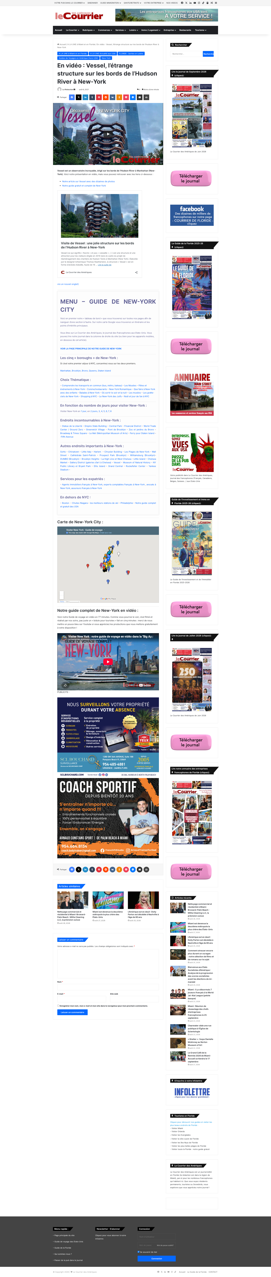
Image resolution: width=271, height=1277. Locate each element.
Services (119, 30)
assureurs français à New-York (86, 488)
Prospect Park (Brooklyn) (113, 455)
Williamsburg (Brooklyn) (142, 455)
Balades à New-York (89, 392)
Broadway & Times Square (73, 433)
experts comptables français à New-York (124, 484)
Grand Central (115, 466)
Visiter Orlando (178, 1131)
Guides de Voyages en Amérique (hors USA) (78, 58)
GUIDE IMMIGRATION (109, 3)
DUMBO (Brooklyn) (69, 459)
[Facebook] (72, 97)
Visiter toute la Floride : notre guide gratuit (191, 1149)
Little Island (139, 459)
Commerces (104, 30)
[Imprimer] (146, 97)
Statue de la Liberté (72, 426)
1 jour (83, 411)
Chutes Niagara (80, 503)
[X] (78, 97)
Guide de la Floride (62, 1248)
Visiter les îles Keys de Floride (184, 1142)
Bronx (85, 370)
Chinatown (73, 451)
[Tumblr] (92, 97)
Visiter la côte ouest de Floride (185, 1139)
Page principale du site (64, 1235)
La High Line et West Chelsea (116, 459)
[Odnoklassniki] (119, 97)
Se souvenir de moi (148, 1252)
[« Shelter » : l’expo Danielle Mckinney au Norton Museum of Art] (178, 1043)
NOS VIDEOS (172, 3)
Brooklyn (76, 370)
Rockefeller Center (136, 466)
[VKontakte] (112, 97)
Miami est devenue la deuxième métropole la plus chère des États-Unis (108, 914)
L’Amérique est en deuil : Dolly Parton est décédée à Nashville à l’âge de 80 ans (143, 914)
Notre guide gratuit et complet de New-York (84, 185)
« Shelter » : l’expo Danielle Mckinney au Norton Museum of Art (200, 1042)
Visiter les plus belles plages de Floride (189, 1146)
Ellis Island (99, 466)
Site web (114, 994)
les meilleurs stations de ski (104, 503)
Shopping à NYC (89, 396)
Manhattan (65, 370)
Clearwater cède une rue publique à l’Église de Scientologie (199, 1028)
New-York (106, 58)
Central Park (115, 426)
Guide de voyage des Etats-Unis (68, 1241)
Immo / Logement (149, 30)
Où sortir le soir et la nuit (114, 392)
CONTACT (213, 1272)
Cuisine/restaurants (97, 389)
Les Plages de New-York (136, 451)
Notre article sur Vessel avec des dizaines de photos (88, 181)
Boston (65, 503)
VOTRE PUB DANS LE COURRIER (68, 3)
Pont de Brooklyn (117, 429)
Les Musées (130, 385)
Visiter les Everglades (181, 1135)
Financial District (132, 426)
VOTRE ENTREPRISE (152, 3)
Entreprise (169, 30)
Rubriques (88, 30)
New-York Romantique (120, 389)
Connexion (156, 1258)
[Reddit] (106, 97)
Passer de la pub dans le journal (68, 1260)
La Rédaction (67, 89)
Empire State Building (96, 426)
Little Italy (86, 451)
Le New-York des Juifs (110, 396)
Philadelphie (127, 503)
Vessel (117, 462)
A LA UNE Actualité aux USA (102, 53)
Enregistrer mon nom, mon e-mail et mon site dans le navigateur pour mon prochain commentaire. (104, 1006)
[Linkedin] (85, 97)
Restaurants (185, 30)
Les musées (135, 392)
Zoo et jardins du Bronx (141, 429)
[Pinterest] (99, 97)
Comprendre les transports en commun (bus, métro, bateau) (92, 385)
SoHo (63, 451)
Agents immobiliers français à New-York (82, 484)
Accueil (58, 30)
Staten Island (104, 370)
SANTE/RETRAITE (131, 3)
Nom (60, 982)
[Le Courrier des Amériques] (79, 16)
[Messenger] (133, 97)
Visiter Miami (177, 1128)
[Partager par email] (139, 97)
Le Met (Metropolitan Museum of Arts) (108, 433)
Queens (93, 370)
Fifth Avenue (67, 436)
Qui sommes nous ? (63, 1254)
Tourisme (199, 30)
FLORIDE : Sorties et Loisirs (131, 53)
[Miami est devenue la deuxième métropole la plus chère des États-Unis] (108, 900)
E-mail (61, 994)
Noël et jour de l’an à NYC (136, 396)
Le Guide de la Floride (197, 1272)
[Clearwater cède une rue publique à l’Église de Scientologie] (178, 1029)
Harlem (97, 451)
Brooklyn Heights (90, 459)
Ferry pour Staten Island (142, 433)
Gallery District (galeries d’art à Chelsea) (90, 462)
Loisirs (132, 30)
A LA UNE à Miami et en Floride (81, 44)
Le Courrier (71, 30)
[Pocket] (126, 97)
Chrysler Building (113, 451)
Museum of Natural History (136, 462)
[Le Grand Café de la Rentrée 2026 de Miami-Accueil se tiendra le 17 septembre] (178, 1056)
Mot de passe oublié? (165, 1245)
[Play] (108, 134)
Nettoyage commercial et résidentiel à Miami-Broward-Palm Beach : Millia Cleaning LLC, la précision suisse (200, 910)
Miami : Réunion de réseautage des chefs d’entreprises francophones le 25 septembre (198, 1012)
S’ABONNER (93, 3)
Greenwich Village (95, 429)
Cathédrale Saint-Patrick (83, 455)
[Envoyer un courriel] (74, 89)
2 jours (93, 411)
